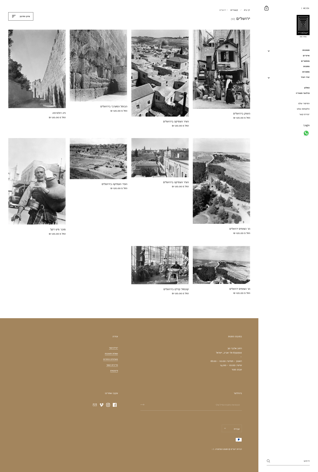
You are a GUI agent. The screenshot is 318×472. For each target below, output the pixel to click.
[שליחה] (142, 406)
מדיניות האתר (112, 365)
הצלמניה (219, 449)
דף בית (247, 10)
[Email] (94, 404)
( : (213, 449)
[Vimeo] (101, 404)
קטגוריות (234, 10)
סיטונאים (114, 370)
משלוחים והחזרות (110, 359)
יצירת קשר (113, 347)
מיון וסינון (24, 16)
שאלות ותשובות (111, 353)
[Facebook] (114, 404)
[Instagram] (108, 404)
